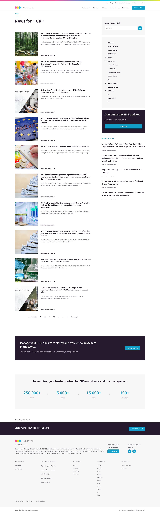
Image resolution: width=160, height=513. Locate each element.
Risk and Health (113, 83)
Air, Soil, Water (113, 65)
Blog (111, 3)
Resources (112, 8)
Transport (112, 68)
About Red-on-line (123, 8)
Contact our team (125, 3)
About (74, 465)
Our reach (75, 474)
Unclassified (111, 98)
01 (40, 317)
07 (67, 317)
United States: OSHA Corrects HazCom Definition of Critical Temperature (122, 182)
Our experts (76, 468)
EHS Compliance (113, 46)
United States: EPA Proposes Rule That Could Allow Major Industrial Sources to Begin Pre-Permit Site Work (123, 145)
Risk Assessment (46, 478)
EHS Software (112, 54)
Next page (74, 317)
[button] (155, 507)
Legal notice (29, 501)
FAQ (116, 3)
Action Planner (45, 482)
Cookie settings (40, 501)
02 (45, 317)
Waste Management (115, 72)
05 (58, 317)
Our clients (76, 471)
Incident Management (48, 470)
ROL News (111, 91)
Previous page (32, 317)
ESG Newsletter (112, 76)
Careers (106, 3)
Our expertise (86, 8)
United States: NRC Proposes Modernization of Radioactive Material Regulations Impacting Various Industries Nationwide (122, 158)
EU (108, 80)
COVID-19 (110, 43)
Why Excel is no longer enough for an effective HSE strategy (122, 171)
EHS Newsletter (112, 50)
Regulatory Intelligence (48, 466)
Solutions (96, 8)
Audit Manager (45, 474)
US (108, 102)
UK (108, 94)
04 (54, 317)
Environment (112, 61)
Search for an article (113, 23)
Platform (104, 8)
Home (16, 420)
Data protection (19, 501)
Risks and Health (113, 87)
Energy (110, 57)
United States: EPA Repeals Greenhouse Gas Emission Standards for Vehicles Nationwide (123, 193)
